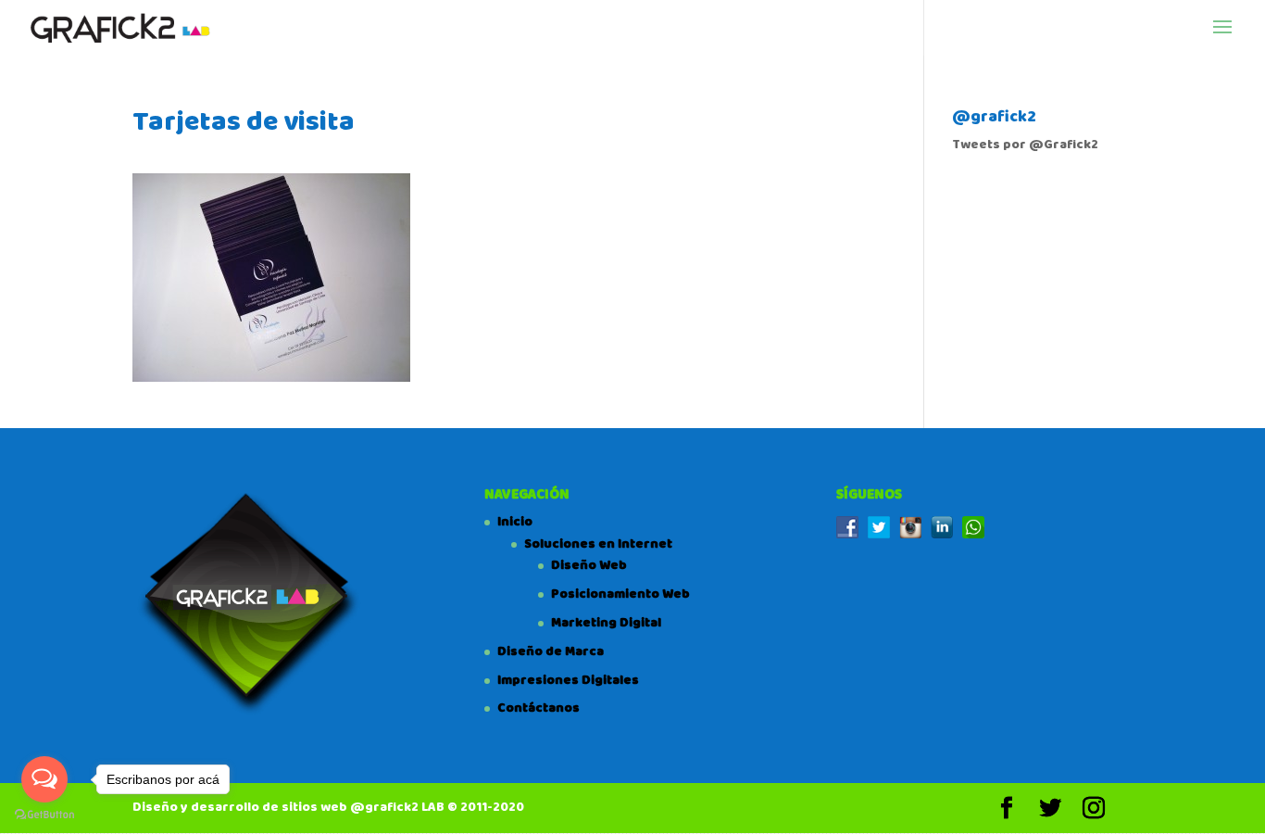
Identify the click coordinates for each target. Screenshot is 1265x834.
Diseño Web (589, 565)
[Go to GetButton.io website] (44, 815)
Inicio (514, 522)
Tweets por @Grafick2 (1025, 144)
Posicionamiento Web (620, 594)
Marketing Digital (606, 623)
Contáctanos (538, 708)
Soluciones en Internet (598, 544)
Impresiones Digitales (568, 680)
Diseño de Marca (550, 651)
